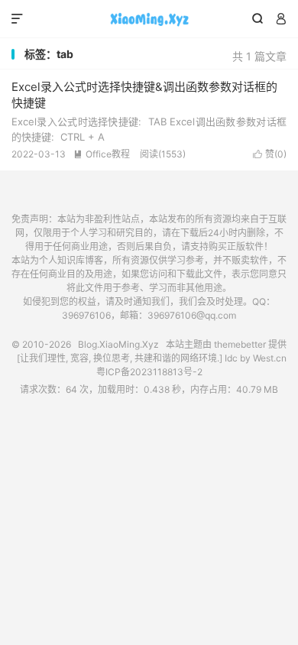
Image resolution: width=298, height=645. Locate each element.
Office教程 (101, 154)
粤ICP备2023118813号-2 (149, 372)
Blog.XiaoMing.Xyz (149, 19)
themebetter (240, 344)
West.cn (270, 358)
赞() (270, 154)
